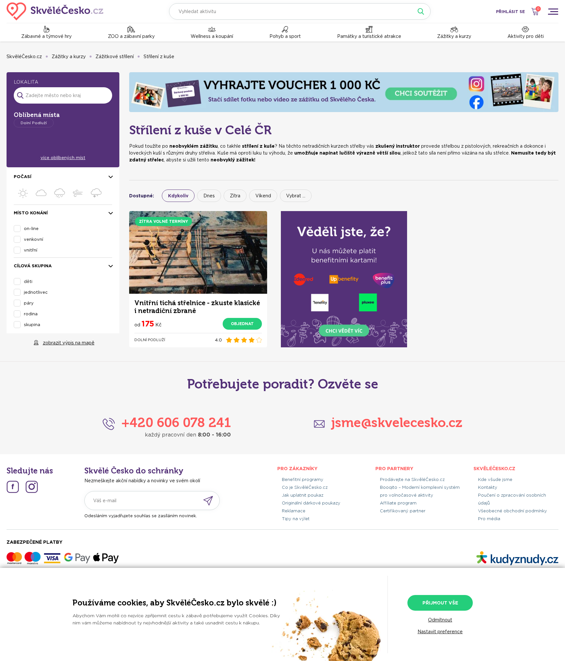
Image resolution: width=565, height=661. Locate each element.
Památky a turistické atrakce (369, 36)
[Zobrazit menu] (552, 11)
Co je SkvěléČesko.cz (305, 487)
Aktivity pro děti (525, 36)
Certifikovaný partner (402, 510)
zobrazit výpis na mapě (68, 342)
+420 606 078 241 (176, 422)
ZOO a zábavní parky (131, 36)
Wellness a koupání (212, 36)
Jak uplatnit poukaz (302, 495)
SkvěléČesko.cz (24, 56)
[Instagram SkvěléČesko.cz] (32, 487)
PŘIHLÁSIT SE (510, 11)
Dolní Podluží (34, 122)
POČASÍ (22, 176)
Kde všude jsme (495, 479)
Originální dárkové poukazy (311, 503)
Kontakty (487, 487)
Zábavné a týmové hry (46, 36)
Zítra (235, 195)
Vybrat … (295, 195)
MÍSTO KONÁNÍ (31, 213)
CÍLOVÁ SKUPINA (33, 266)
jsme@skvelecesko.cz (396, 422)
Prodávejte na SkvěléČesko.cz (412, 479)
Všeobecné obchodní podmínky (512, 510)
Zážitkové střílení (114, 56)
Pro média (489, 518)
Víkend (263, 195)
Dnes (209, 195)
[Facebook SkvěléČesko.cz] (13, 487)
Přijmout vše (440, 602)
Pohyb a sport (285, 36)
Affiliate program (398, 503)
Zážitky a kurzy (454, 36)
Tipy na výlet (296, 518)
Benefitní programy (302, 479)
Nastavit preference (440, 631)
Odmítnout (440, 619)
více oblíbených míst (63, 157)
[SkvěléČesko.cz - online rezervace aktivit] (55, 11)
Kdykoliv (178, 195)
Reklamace (293, 510)
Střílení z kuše (159, 56)
